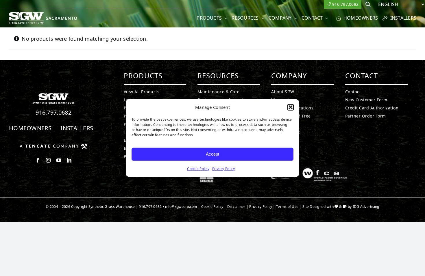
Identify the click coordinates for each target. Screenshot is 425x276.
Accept (212, 154)
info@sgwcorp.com (181, 206)
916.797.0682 (53, 112)
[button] (290, 107)
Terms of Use (287, 206)
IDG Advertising (366, 206)
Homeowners (30, 128)
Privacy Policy (223, 168)
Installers (76, 128)
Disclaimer (236, 206)
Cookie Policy (198, 168)
